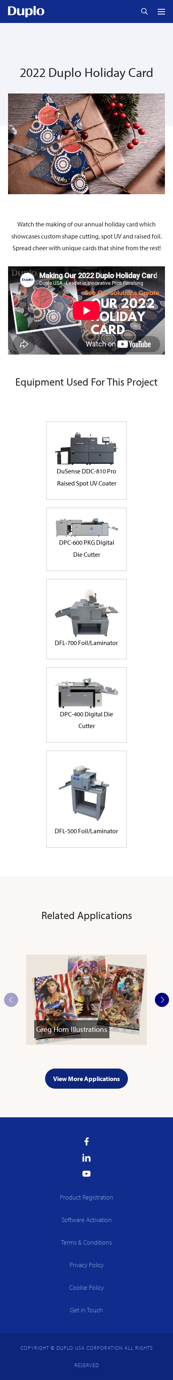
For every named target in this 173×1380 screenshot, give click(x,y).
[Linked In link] (86, 1158)
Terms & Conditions (86, 1242)
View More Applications (86, 1079)
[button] (162, 1000)
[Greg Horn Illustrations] (86, 1042)
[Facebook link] (86, 1141)
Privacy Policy (87, 1265)
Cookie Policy (86, 1287)
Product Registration (86, 1197)
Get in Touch (86, 1310)
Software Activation (87, 1219)
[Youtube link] (86, 1174)
